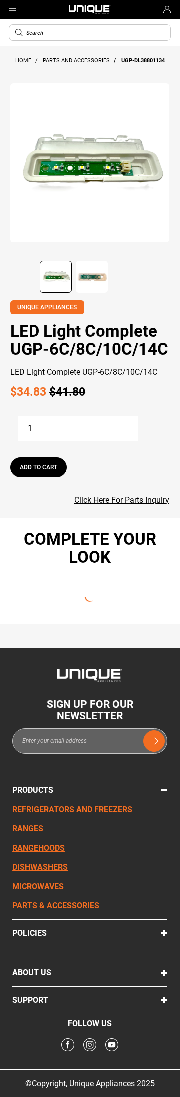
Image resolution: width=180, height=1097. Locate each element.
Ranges (28, 828)
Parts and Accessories (77, 60)
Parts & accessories (56, 905)
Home (24, 60)
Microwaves (38, 886)
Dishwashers (40, 867)
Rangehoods (38, 848)
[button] (19, 32)
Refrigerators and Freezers (72, 809)
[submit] (154, 741)
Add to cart (39, 467)
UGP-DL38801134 (143, 60)
